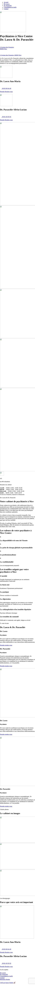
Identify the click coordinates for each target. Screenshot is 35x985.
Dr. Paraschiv (8, 5)
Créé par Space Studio (7, 982)
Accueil (6, 2)
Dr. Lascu (7, 4)
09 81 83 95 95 (6, 117)
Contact (6, 9)
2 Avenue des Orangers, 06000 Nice (10, 55)
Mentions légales (5, 979)
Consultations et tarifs (10, 7)
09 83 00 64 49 (6, 88)
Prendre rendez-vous (6, 645)
